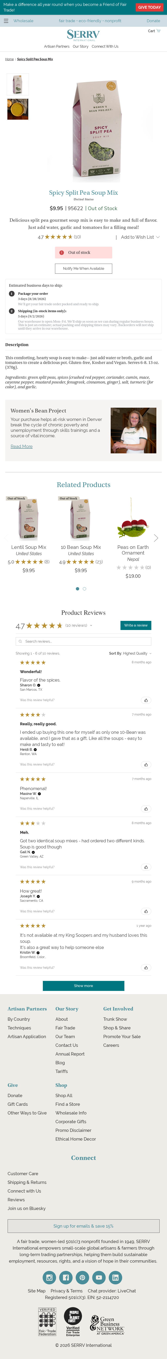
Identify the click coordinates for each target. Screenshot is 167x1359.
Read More (22, 446)
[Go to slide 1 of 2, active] (77, 588)
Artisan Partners (57, 46)
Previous (6, 538)
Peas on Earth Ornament (133, 550)
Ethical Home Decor (75, 1139)
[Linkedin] (115, 1277)
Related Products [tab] (83, 485)
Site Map (36, 1291)
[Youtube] (99, 1277)
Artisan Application (27, 1036)
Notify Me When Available (83, 268)
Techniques (19, 1028)
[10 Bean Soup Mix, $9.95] (81, 518)
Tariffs (61, 1071)
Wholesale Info (71, 1113)
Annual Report (70, 1054)
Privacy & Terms (67, 1291)
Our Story (81, 46)
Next (156, 538)
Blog (60, 1062)
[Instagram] (49, 1277)
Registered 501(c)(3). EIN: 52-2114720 (82, 1297)
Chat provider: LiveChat (112, 1291)
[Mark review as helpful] (146, 700)
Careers (111, 1045)
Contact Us (66, 1045)
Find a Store (67, 1104)
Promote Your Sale (122, 1036)
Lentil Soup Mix (28, 547)
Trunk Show (115, 1019)
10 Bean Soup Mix (81, 547)
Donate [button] (153, 20)
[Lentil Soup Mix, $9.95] (29, 518)
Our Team (65, 1036)
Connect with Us (24, 1191)
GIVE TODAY (149, 7)
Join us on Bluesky (27, 1208)
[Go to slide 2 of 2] (84, 588)
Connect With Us (105, 46)
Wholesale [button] (23, 20)
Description (16, 344)
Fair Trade (65, 1028)
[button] (91, 625)
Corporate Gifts (70, 1121)
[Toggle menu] (6, 21)
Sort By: (115, 653)
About (61, 1019)
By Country (19, 1019)
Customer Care (23, 1173)
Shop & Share (117, 1028)
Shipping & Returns (27, 1182)
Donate (15, 1095)
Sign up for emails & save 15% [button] (83, 1226)
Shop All (63, 1095)
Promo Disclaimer (73, 1130)
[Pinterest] (82, 1277)
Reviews (16, 1199)
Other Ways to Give (27, 1113)
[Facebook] (66, 1277)
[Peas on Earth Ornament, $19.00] (133, 518)
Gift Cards (18, 1104)
